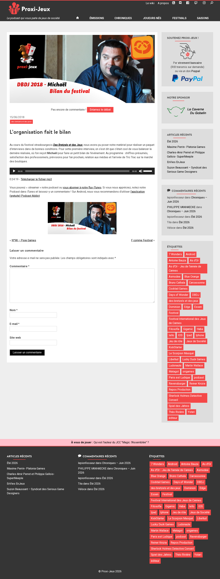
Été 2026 (172, 141)
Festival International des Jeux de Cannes (187, 321)
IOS (180, 335)
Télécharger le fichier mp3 (36, 179)
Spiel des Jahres (179, 406)
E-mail (14, 324)
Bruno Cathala (177, 282)
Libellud (173, 359)
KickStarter (175, 347)
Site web (15, 337)
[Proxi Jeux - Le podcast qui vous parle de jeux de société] (39, 8)
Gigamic (188, 329)
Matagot (174, 371)
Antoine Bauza (177, 260)
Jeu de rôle (175, 341)
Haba (200, 329)
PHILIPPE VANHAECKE (181, 207)
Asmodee (174, 276)
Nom (14, 310)
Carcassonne (197, 282)
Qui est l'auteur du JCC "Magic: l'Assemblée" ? (121, 442)
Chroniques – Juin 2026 (181, 211)
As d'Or (194, 260)
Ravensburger (177, 383)
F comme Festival (142, 240)
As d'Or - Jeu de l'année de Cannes (185, 268)
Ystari (191, 412)
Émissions (97, 18)
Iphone (200, 335)
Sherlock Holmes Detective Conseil (185, 398)
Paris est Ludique (179, 377)
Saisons (203, 18)
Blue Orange (191, 276)
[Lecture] (14, 171)
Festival (173, 313)
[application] (82, 171)
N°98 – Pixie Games (24, 240)
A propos (163, 3)
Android (190, 254)
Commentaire (19, 266)
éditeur (173, 418)
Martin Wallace (194, 365)
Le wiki (150, 3)
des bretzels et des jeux (21, 122)
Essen (198, 307)
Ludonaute (175, 365)
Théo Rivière (176, 412)
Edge (187, 307)
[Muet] (140, 171)
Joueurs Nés (152, 18)
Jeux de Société (196, 341)
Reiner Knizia (197, 383)
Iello (171, 335)
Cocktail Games (178, 288)
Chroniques (123, 18)
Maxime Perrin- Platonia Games (186, 147)
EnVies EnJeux (176, 162)
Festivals (179, 18)
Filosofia (174, 329)
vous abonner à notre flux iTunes (82, 187)
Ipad (189, 335)
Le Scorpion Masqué (181, 353)
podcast (199, 377)
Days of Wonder (178, 294)
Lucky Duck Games (193, 359)
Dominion (174, 307)
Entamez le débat (100, 109)
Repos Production (179, 389)
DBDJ (195, 294)
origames (188, 371)
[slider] (148, 171)
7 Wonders (175, 254)
